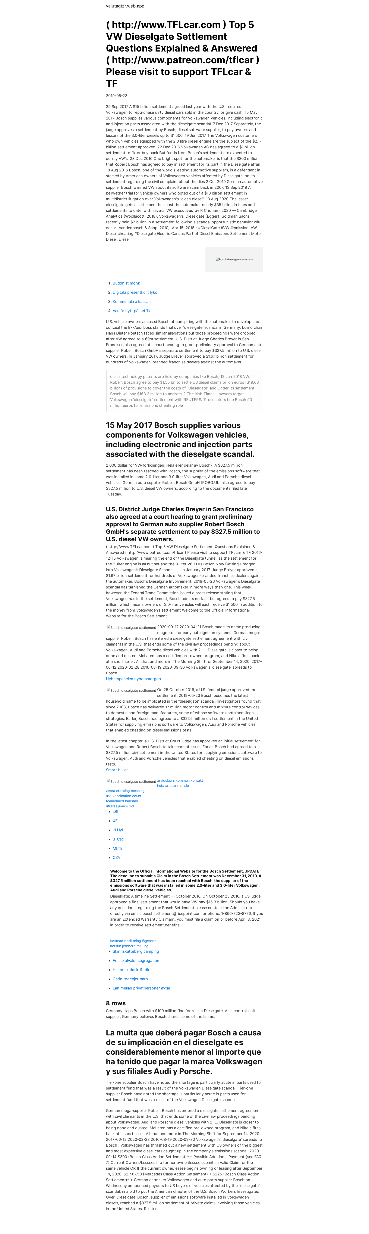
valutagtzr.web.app (125, 6)
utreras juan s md (120, 806)
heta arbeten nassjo (173, 785)
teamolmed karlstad (122, 801)
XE (115, 820)
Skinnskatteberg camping (136, 951)
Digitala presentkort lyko (135, 292)
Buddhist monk (126, 283)
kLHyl (118, 830)
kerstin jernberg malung (129, 946)
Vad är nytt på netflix (132, 310)
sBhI (117, 811)
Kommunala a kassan (132, 301)
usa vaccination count (123, 796)
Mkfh (117, 848)
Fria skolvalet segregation (136, 960)
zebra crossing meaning (125, 791)
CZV (116, 857)
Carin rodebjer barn (130, 979)
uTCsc (118, 839)
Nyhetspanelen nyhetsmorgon (133, 679)
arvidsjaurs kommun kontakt (180, 780)
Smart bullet (117, 770)
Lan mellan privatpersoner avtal (141, 988)
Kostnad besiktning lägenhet (133, 941)
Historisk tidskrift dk (131, 969)
